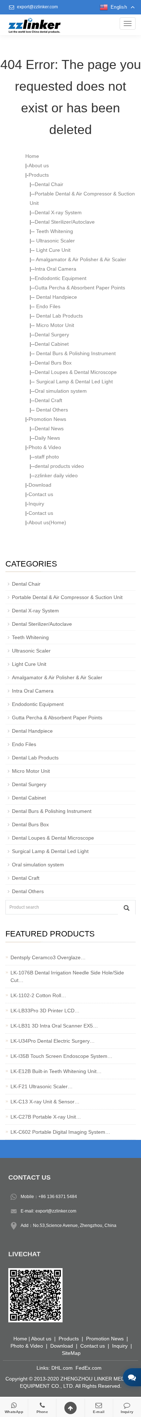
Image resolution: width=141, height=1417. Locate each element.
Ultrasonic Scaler (55, 241)
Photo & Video (45, 447)
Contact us (41, 494)
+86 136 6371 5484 (57, 1196)
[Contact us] (132, 1377)
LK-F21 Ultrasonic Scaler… (41, 1086)
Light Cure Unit (52, 250)
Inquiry (36, 504)
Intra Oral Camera (55, 269)
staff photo (47, 457)
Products (39, 175)
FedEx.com (89, 1368)
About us (39, 165)
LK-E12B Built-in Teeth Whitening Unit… (56, 1071)
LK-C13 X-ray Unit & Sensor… (45, 1101)
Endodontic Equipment (60, 278)
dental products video (59, 466)
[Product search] (126, 907)
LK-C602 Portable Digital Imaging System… (60, 1132)
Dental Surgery (52, 334)
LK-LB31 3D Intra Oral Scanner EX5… (54, 1026)
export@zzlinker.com (37, 6)
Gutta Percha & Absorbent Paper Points (80, 287)
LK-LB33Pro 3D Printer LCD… (45, 1010)
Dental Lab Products (59, 316)
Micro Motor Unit (54, 325)
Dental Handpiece (56, 297)
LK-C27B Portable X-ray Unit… (45, 1117)
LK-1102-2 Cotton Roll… (38, 995)
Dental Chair (49, 184)
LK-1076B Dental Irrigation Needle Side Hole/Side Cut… (67, 976)
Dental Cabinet (52, 344)
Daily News (47, 438)
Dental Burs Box (53, 363)
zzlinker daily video (56, 475)
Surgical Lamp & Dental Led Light (74, 381)
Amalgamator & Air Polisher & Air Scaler (80, 259)
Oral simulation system (61, 391)
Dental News (49, 428)
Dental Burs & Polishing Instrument (75, 353)
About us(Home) (47, 522)
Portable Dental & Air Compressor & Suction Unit (67, 597)
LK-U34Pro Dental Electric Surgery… (52, 1041)
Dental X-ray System (58, 212)
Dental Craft (48, 400)
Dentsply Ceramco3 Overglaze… (48, 957)
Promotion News (47, 419)
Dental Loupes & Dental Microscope (76, 372)
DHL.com (62, 1368)
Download (40, 485)
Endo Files (47, 306)
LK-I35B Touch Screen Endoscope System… (61, 1056)
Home (32, 156)
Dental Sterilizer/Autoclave (65, 222)
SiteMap (71, 1353)
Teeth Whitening (54, 231)
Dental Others (51, 410)
